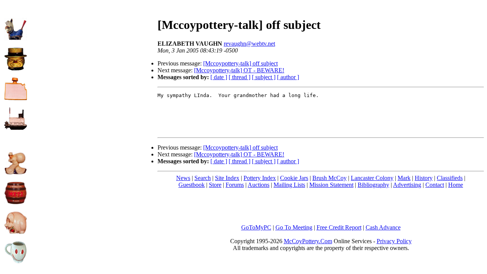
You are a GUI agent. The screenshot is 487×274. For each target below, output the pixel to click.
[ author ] (288, 77)
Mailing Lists (289, 185)
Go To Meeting (293, 227)
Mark (404, 178)
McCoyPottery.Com (308, 241)
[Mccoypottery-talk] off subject (240, 63)
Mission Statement (331, 185)
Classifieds (450, 178)
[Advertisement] (92, 57)
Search (202, 178)
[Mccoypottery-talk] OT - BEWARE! (239, 70)
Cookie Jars (294, 178)
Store (215, 185)
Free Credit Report (339, 227)
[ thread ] (239, 77)
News (183, 178)
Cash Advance (383, 227)
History (424, 178)
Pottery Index (260, 178)
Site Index (227, 178)
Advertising (407, 185)
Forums (235, 185)
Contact (434, 185)
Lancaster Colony (372, 178)
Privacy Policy (394, 241)
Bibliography (373, 185)
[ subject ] (263, 77)
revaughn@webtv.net (249, 43)
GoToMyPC (256, 227)
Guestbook (191, 185)
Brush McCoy (329, 178)
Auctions (258, 185)
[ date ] (218, 77)
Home (455, 185)
